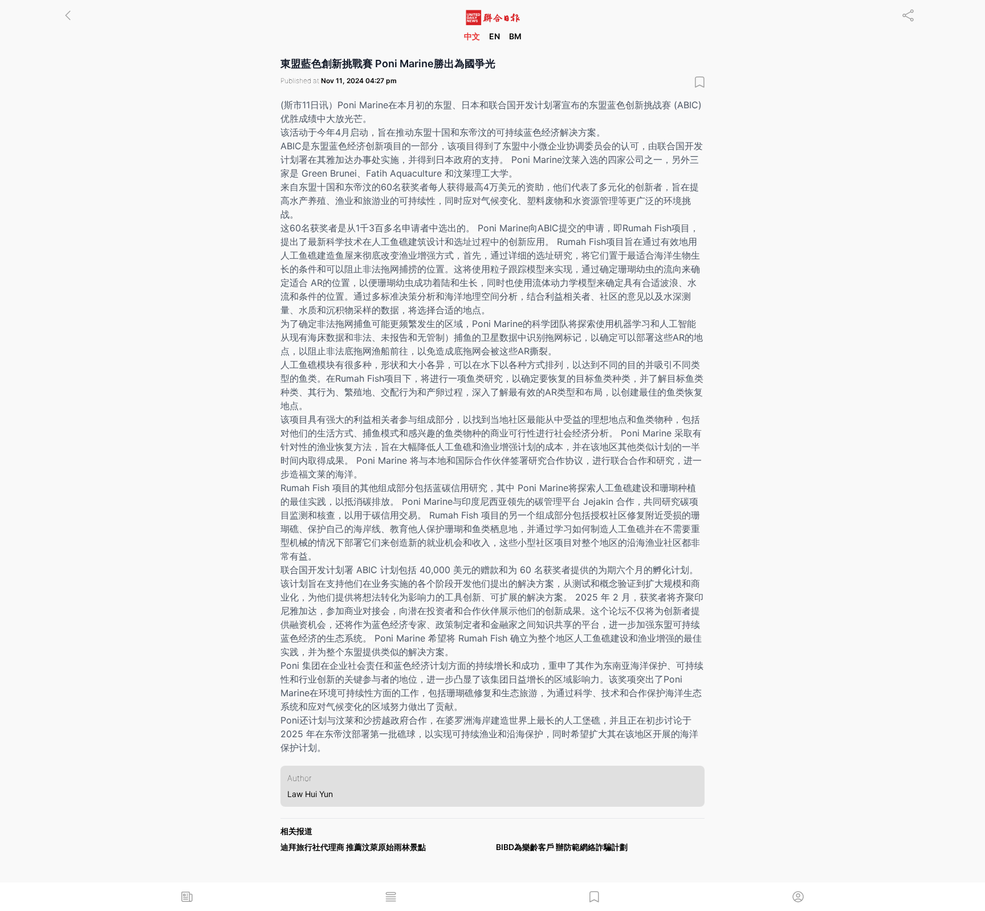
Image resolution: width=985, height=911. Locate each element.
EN (494, 36)
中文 (472, 36)
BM (515, 36)
